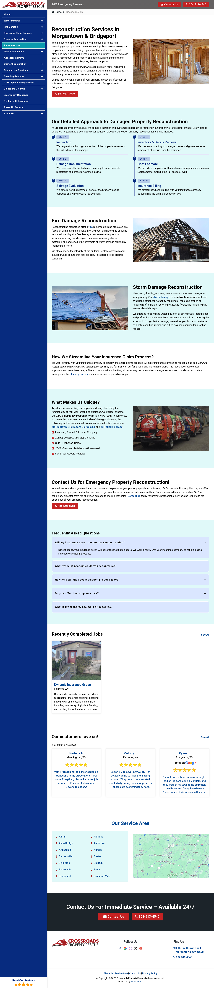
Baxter (97, 856)
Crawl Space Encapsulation (19, 82)
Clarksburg (88, 426)
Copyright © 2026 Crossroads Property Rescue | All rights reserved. (131, 978)
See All (205, 634)
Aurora (98, 849)
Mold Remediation (14, 51)
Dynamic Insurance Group (72, 685)
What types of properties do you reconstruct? (85, 566)
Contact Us (171, 4)
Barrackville (65, 856)
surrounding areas (112, 426)
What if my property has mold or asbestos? (83, 606)
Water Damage (12, 20)
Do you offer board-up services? (77, 593)
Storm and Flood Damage (18, 33)
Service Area (121, 973)
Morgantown (59, 426)
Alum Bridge (66, 843)
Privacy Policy (149, 973)
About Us (108, 973)
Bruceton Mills (102, 876)
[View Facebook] (120, 948)
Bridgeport (74, 426)
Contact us (134, 495)
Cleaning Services (14, 76)
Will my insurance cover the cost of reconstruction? (90, 542)
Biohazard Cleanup (14, 88)
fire (91, 226)
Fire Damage (11, 26)
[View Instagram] (130, 948)
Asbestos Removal (14, 57)
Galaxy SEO (136, 981)
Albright (98, 836)
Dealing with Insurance (16, 101)
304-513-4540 (197, 4)
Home (58, 12)
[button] (42, 21)
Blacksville (65, 869)
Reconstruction (12, 45)
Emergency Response (16, 95)
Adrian (62, 836)
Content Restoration (15, 64)
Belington (64, 862)
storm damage (161, 297)
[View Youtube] (141, 948)
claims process (79, 374)
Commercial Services (16, 70)
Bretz (97, 869)
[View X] (135, 948)
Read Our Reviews (23, 980)
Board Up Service (13, 107)
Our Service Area (130, 823)
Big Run (98, 862)
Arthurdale (65, 849)
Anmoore (99, 843)
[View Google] (125, 948)
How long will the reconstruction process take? (86, 579)
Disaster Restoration (15, 39)
